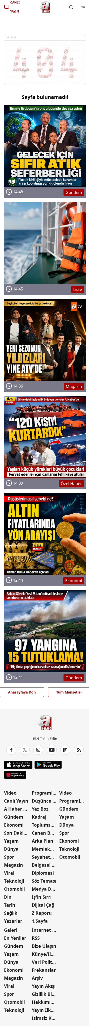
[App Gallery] (15, 775)
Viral (9, 873)
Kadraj (39, 817)
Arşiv (37, 978)
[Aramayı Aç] (71, 7)
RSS (36, 938)
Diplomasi (43, 873)
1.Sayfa (40, 921)
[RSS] (79, 750)
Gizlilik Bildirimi (45, 994)
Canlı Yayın (16, 801)
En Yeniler (15, 938)
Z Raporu (42, 913)
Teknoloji (14, 881)
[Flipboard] (65, 750)
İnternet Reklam (45, 930)
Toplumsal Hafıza (45, 825)
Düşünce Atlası (45, 801)
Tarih (9, 905)
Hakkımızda (45, 1002)
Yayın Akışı (44, 986)
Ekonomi (14, 825)
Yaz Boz (40, 809)
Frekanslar (44, 970)
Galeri (10, 930)
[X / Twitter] (25, 750)
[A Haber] (45, 7)
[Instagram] (38, 750)
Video (10, 793)
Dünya (11, 849)
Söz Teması (44, 881)
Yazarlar (13, 921)
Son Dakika (16, 833)
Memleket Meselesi (45, 849)
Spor (9, 857)
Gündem (13, 817)
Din (8, 897)
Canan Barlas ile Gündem (45, 833)
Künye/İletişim (45, 954)
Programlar (44, 793)
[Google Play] (48, 765)
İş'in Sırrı (42, 897)
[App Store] (18, 765)
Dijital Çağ (43, 905)
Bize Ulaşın (44, 946)
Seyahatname (45, 857)
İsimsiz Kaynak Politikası (45, 1018)
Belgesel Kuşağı (45, 865)
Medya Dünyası (45, 889)
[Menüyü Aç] (83, 7)
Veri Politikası (45, 962)
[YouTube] (52, 750)
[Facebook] (11, 750)
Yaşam (11, 841)
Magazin (13, 865)
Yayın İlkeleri (45, 1010)
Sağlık (10, 913)
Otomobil (14, 889)
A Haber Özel (17, 809)
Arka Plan (42, 841)
